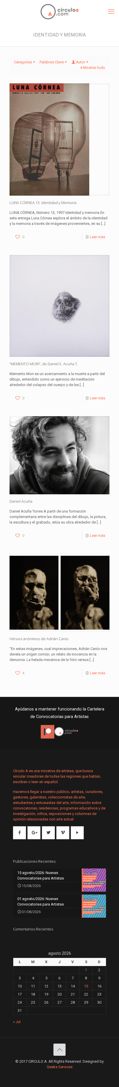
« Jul (17, 1022)
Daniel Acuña (21, 501)
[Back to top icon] (59, 1050)
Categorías (23, 62)
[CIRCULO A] (59, 11)
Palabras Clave (52, 62)
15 (86, 986)
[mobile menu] (111, 11)
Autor (80, 62)
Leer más (97, 237)
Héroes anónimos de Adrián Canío (39, 638)
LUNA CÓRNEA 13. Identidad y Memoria (43, 202)
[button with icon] (19, 832)
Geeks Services (59, 1067)
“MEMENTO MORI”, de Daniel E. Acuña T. (44, 363)
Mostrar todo (94, 67)
